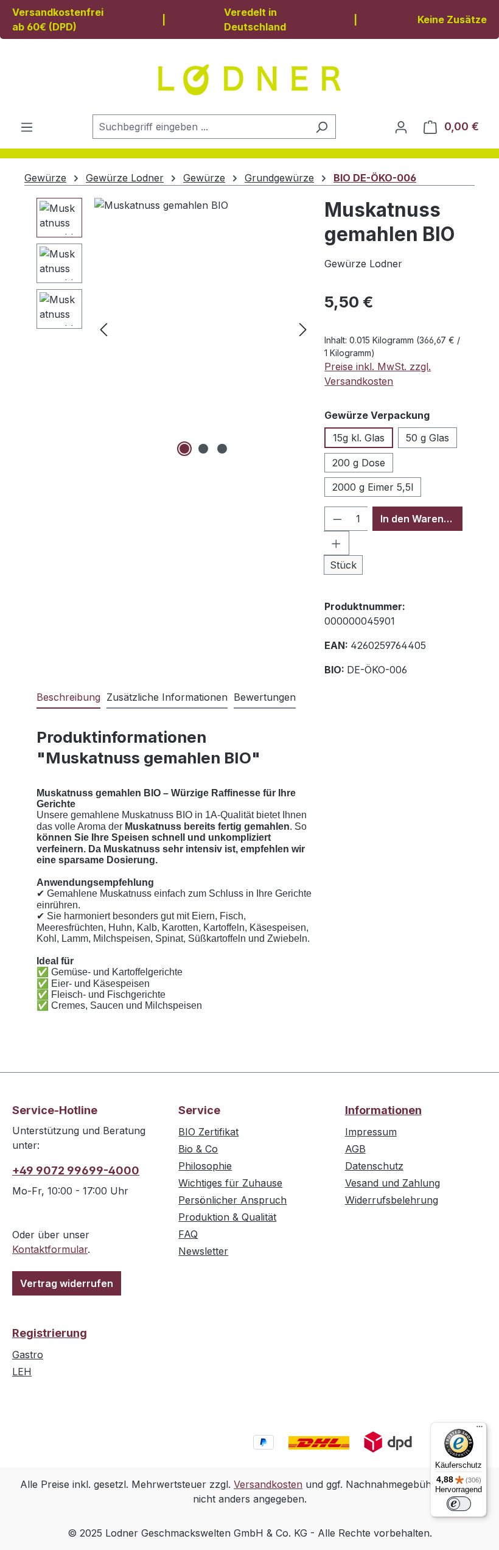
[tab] (68, 698)
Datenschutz (374, 1166)
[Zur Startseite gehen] (249, 80)
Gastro (27, 1354)
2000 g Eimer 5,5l (372, 487)
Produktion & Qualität (227, 1217)
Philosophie (205, 1166)
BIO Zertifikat (208, 1132)
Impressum (371, 1132)
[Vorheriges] (103, 329)
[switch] (459, 1503)
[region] (174, 329)
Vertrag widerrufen (66, 1283)
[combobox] (200, 126)
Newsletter (203, 1251)
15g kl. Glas (359, 438)
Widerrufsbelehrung (391, 1200)
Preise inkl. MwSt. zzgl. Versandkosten (377, 373)
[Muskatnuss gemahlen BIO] (203, 329)
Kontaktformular (50, 1249)
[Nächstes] (303, 329)
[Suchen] (321, 126)
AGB (355, 1149)
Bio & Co (198, 1149)
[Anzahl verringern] (337, 519)
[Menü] (26, 126)
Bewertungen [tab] (265, 697)
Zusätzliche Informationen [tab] (167, 697)
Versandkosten (268, 1484)
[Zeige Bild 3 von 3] (222, 449)
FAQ (188, 1234)
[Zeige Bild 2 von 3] (203, 449)
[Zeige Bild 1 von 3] (184, 449)
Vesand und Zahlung (392, 1183)
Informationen (383, 1110)
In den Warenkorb (421, 519)
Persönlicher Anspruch (232, 1200)
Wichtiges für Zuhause (230, 1183)
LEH (22, 1372)
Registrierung (49, 1333)
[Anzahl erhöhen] (336, 543)
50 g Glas (427, 438)
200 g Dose (358, 463)
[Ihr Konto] (401, 126)
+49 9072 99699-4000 (75, 1170)
